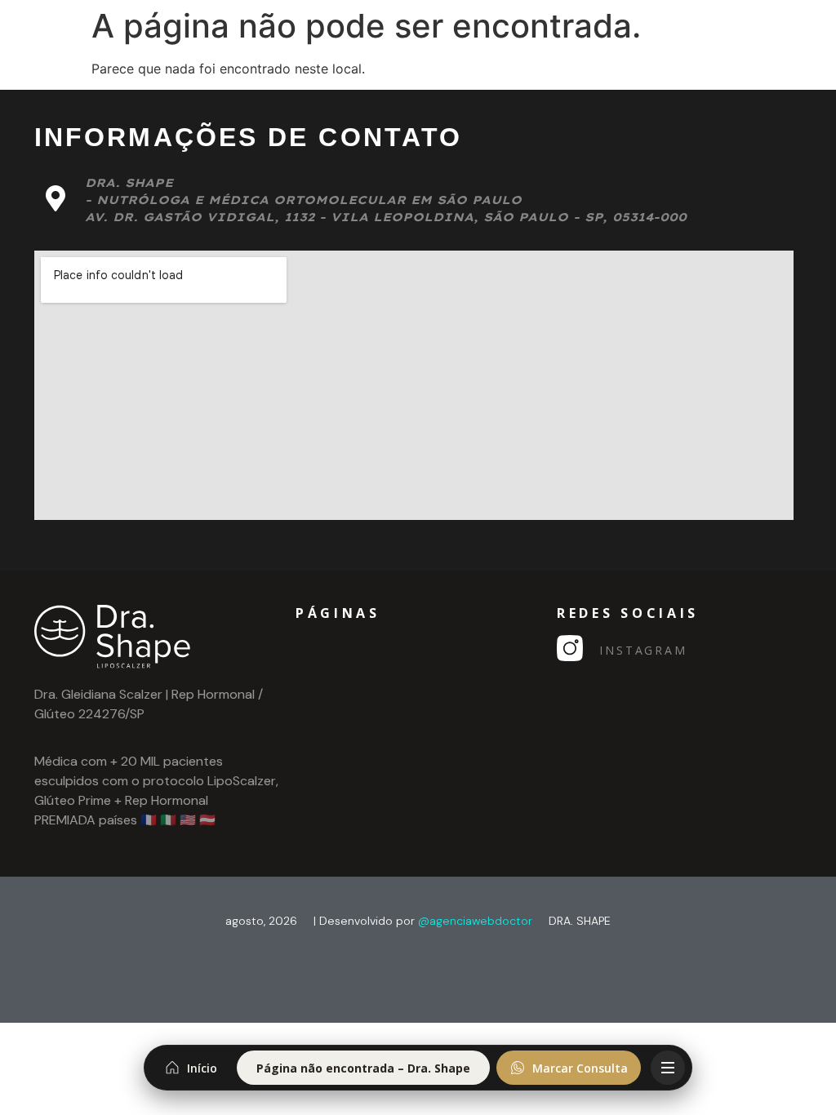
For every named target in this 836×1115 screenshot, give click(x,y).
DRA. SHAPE (580, 920)
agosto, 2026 (261, 920)
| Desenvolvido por (423, 920)
